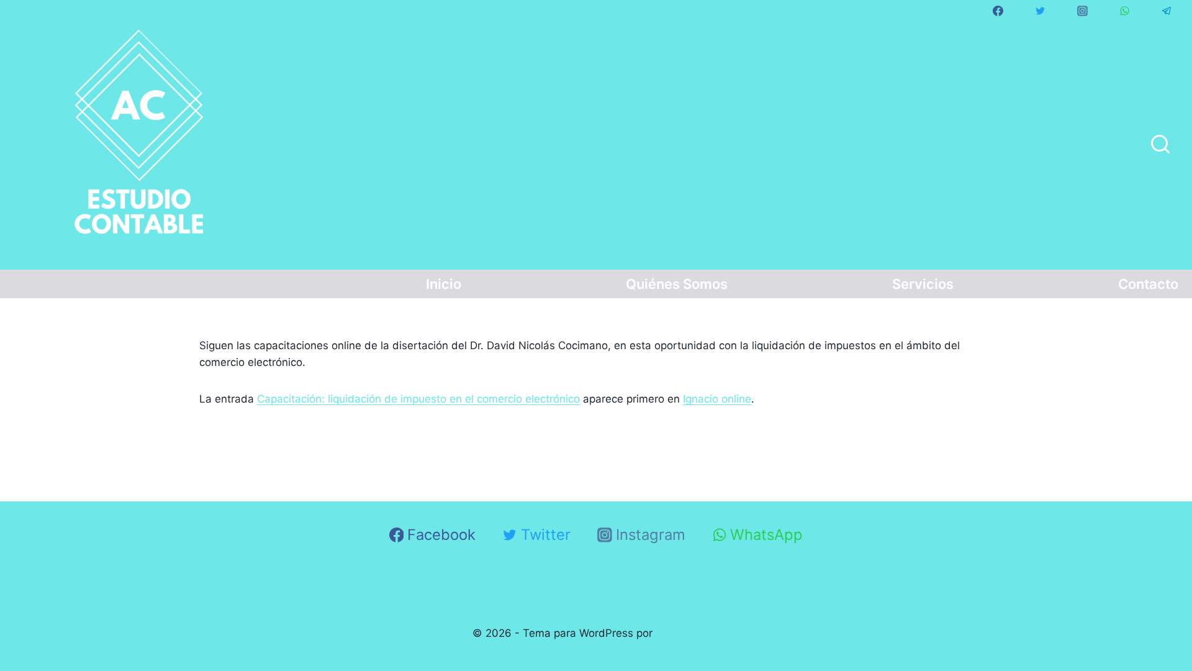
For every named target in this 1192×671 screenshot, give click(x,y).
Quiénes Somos (677, 284)
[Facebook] (997, 10)
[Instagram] (1082, 10)
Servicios (923, 284)
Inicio (443, 284)
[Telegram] (1166, 10)
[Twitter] (1039, 10)
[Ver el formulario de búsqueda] (1160, 145)
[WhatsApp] (1124, 10)
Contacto (1148, 284)
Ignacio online (717, 399)
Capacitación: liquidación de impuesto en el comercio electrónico (418, 399)
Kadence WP (688, 633)
